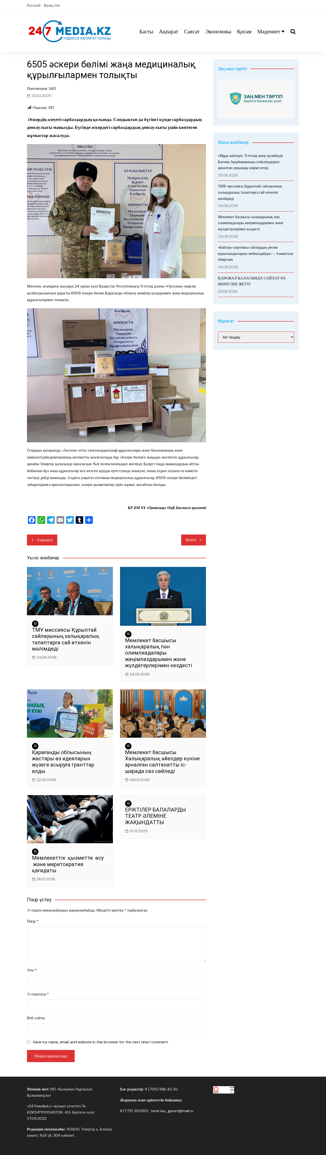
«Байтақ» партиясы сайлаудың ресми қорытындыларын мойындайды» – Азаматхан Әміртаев (255, 253)
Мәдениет (268, 31)
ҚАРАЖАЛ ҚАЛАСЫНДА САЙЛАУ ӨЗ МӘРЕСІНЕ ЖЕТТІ (251, 281)
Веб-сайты (36, 1017)
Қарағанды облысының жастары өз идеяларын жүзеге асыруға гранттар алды (63, 761)
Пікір (32, 921)
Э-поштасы (38, 994)
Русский (34, 5)
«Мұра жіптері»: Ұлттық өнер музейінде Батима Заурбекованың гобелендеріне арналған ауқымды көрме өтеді (250, 161)
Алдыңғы (45, 539)
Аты (32, 970)
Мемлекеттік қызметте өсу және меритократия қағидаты (68, 864)
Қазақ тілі (52, 5)
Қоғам (244, 31)
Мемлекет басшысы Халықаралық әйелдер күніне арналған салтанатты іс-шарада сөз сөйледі (162, 761)
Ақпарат (168, 31)
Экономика (218, 31)
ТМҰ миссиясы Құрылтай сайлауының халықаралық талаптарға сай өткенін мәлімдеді (65, 639)
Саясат (192, 31)
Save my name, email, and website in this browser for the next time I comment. (101, 1041)
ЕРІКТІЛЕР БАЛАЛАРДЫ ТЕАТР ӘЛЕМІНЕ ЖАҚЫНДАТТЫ (155, 816)
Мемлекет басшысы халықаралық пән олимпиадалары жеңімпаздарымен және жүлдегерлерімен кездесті (158, 653)
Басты (146, 31)
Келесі (191, 539)
